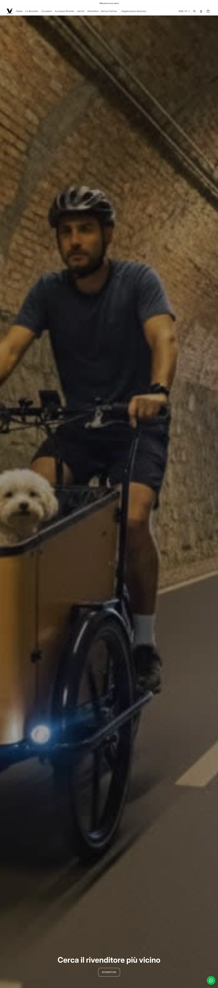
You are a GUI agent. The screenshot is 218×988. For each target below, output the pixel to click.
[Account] (201, 11)
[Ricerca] (194, 11)
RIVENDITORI (109, 972)
